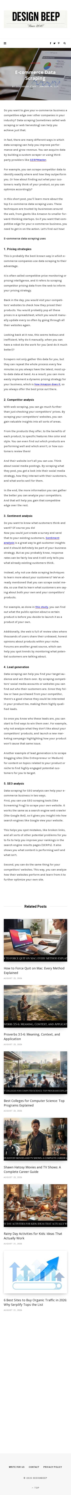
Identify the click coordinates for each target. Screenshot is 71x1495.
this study (41, 607)
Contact (34, 1467)
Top (36, 1488)
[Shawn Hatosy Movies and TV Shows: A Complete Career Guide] (35, 1139)
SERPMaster (38, 159)
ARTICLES (36, 63)
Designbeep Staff (26, 86)
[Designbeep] (35, 19)
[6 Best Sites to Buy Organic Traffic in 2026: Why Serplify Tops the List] (35, 1272)
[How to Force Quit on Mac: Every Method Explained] (35, 940)
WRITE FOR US (17, 1467)
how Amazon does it (47, 384)
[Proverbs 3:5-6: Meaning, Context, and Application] (35, 1006)
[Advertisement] (29, 1377)
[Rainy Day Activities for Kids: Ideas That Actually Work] (35, 1205)
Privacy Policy (52, 1467)
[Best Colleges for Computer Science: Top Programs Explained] (35, 1072)
